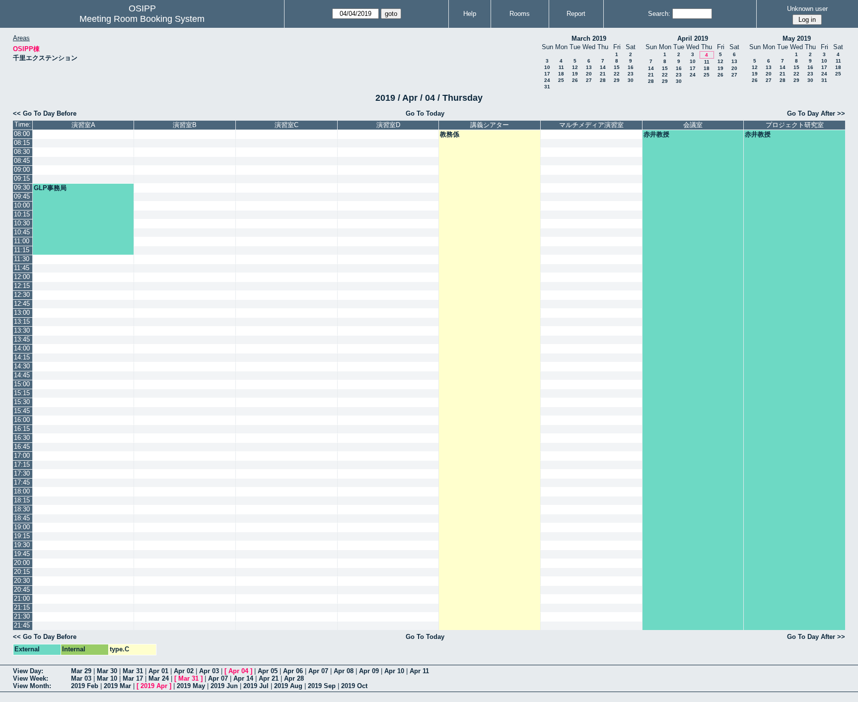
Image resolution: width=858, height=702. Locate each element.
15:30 (22, 402)
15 (617, 67)
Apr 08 (344, 671)
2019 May (191, 686)
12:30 (22, 294)
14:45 (22, 375)
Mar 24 (158, 678)
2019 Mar (117, 686)
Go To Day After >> (816, 113)
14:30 (22, 366)
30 (631, 80)
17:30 (22, 473)
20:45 (22, 589)
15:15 (22, 393)
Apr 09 (369, 671)
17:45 (22, 482)
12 (575, 67)
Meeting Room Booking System (142, 19)
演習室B (185, 125)
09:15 (22, 178)
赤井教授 (656, 134)
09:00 (22, 169)
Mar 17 (133, 678)
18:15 (22, 500)
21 (603, 73)
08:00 (22, 134)
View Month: (32, 686)
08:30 (22, 151)
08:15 (22, 142)
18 (561, 73)
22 (617, 73)
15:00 (22, 384)
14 (603, 67)
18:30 (22, 509)
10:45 (22, 232)
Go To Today (425, 113)
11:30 (21, 259)
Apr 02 (184, 671)
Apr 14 (243, 678)
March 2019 (589, 38)
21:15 (22, 607)
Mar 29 (81, 671)
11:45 (21, 268)
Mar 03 (81, 678)
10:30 (22, 223)
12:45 (22, 303)
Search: (659, 13)
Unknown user (807, 8)
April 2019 (692, 38)
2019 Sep (322, 686)
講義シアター (489, 125)
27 (589, 80)
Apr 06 (293, 671)
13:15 (22, 321)
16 (631, 67)
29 (617, 80)
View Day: (28, 671)
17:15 (22, 464)
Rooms (519, 13)
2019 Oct (354, 686)
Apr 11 (419, 671)
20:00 (22, 562)
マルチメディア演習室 (591, 125)
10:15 (22, 214)
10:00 (22, 205)
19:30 (22, 545)
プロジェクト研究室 (795, 125)
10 (547, 67)
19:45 (22, 554)
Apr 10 (394, 671)
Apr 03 (209, 671)
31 (547, 86)
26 (575, 80)
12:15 (22, 285)
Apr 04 (238, 671)
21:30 (22, 616)
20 (589, 73)
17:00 (22, 455)
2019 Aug (288, 686)
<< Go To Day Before (44, 113)
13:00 (22, 312)
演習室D (388, 125)
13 (589, 67)
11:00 (21, 241)
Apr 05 (268, 671)
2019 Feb (84, 686)
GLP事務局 (50, 188)
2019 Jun (224, 686)
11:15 (21, 250)
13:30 (22, 330)
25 (561, 80)
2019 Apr (154, 686)
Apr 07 (318, 671)
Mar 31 (133, 671)
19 (575, 73)
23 (631, 73)
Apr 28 (294, 678)
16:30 (22, 437)
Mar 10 (107, 678)
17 (547, 73)
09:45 (22, 196)
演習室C (286, 125)
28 (603, 80)
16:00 (22, 419)
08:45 (22, 160)
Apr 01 (158, 671)
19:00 (22, 527)
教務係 (449, 134)
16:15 (22, 428)
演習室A (83, 125)
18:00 (22, 491)
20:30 (22, 580)
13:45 (22, 339)
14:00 (22, 348)
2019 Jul (256, 686)
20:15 (22, 571)
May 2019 (797, 38)
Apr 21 (269, 678)
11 (561, 67)
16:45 (22, 446)
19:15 (22, 536)
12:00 (22, 277)
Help (469, 13)
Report (576, 13)
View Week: (30, 678)
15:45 (22, 411)
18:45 (22, 518)
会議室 (693, 125)
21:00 (22, 598)
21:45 (22, 625)
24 (547, 80)
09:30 (22, 187)
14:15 (22, 357)
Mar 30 (107, 671)
